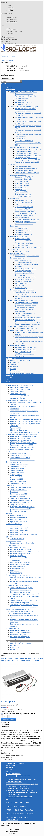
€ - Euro (8, 6)
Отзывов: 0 (16, 714)
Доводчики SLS (16, 477)
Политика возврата (17, 371)
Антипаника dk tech (17, 526)
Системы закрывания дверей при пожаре (21, 792)
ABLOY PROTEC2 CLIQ (17, 645)
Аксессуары (14, 639)
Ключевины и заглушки (19, 511)
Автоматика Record (17, 398)
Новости (9, 375)
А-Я (7, 799)
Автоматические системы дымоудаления (21, 434)
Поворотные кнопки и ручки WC (22, 507)
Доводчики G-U (16, 475)
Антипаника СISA (16, 532)
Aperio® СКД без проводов (20, 643)
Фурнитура (10, 485)
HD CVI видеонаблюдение (20, 637)
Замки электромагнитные (20, 458)
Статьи (9, 377)
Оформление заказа (8, 43)
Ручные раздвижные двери (20, 590)
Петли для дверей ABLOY (19, 502)
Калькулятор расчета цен (20, 360)
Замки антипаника (13, 794)
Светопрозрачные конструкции (18, 613)
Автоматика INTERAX (18, 394)
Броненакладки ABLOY (18, 522)
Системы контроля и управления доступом (22, 784)
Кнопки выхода (16, 573)
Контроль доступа (12, 545)
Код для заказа (6, 757)
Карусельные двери (13, 541)
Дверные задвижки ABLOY (20, 498)
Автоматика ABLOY (17, 392)
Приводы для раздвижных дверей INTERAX (26, 421)
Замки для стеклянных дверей (21, 588)
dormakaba (18, 709)
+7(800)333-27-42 (11, 17)
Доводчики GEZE (16, 479)
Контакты (14, 367)
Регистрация (17, 31)
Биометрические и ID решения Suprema (25, 551)
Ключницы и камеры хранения (17, 609)
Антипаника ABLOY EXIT (19, 528)
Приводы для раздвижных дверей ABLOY (25, 419)
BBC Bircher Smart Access (19, 430)
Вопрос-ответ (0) (7, 751)
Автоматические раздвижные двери (19, 790)
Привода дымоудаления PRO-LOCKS (23, 436)
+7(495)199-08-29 (11, 19)
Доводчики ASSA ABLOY (19, 464)
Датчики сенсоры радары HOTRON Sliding (25, 432)
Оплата (13, 369)
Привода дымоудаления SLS (21, 438)
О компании (14, 362)
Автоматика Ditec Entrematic (20, 389)
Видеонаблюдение (13, 628)
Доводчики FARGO (17, 470)
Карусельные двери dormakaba (22, 543)
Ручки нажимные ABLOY (19, 494)
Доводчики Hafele (17, 473)
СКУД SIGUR (14, 571)
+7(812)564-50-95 (11, 21)
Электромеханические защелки (22, 460)
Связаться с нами (12, 829)
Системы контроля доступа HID (22, 549)
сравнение (5, 724)
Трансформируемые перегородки (23, 607)
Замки (8, 451)
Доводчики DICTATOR (18, 483)
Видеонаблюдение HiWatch (20, 632)
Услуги (8, 381)
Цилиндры (9, 513)
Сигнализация (15, 649)
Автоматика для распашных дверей (19, 385)
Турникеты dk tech (17, 539)
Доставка (13, 364)
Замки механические (18, 453)
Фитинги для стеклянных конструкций (24, 594)
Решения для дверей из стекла (17, 585)
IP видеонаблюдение (18, 635)
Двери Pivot (14, 626)
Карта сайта (10, 833)
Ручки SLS (14, 492)
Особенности (6, 753)
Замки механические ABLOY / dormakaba (21, 779)
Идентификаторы (17, 568)
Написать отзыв (29, 714)
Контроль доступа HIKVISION (21, 554)
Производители (12, 831)
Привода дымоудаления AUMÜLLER (23, 443)
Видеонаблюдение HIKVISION (21, 630)
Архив (8, 641)
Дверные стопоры (17, 504)
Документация (6, 759)
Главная (4, 653)
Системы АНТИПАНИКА (14, 524)
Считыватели (15, 560)
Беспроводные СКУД (18, 547)
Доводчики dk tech (17, 468)
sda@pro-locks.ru (7, 75)
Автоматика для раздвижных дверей (20, 400)
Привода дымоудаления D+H (21, 441)
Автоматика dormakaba (19, 387)
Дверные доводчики (13, 462)
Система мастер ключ (14, 782)
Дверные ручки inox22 (18, 490)
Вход (7, 31)
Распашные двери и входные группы (24, 624)
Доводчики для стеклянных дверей (23, 600)
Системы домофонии (18, 556)
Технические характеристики (12, 755)
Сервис (8, 379)
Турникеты (10, 536)
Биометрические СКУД (18, 566)
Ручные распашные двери (20, 592)
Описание (5, 726)
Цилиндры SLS (15, 519)
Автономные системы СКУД (20, 562)
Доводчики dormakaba (18, 466)
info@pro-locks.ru (12, 29)
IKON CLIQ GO (15, 647)
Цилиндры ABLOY (16, 515)
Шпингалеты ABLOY (17, 496)
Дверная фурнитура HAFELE (20, 509)
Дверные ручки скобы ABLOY (21, 500)
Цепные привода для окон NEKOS (22, 447)
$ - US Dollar (10, 8)
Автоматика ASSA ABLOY (19, 396)
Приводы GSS (15, 428)
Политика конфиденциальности (22, 373)
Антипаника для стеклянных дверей (24, 605)
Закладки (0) (10, 33)
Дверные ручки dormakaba (20, 487)
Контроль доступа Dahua (19, 564)
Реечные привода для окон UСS (22, 449)
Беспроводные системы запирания (19, 797)
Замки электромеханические (21, 455)
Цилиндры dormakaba (18, 517)
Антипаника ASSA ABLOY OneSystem (23, 534)
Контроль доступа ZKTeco (20, 558)
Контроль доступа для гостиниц (17, 575)
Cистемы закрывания (18, 481)
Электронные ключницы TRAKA (22, 611)
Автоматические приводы (20, 603)
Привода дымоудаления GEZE (21, 445)
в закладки (5, 722)
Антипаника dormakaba (19, 530)
